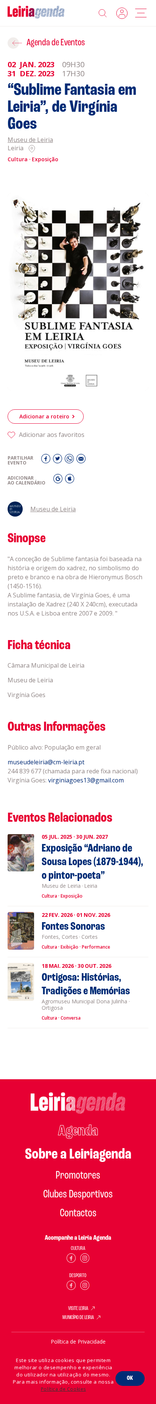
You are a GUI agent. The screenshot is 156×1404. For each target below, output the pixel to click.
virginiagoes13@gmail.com (86, 780)
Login (122, 13)
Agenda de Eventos (56, 43)
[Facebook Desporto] (71, 1287)
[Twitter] (58, 460)
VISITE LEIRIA (78, 1308)
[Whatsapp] (70, 460)
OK (130, 1378)
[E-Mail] (81, 460)
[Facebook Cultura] (71, 1259)
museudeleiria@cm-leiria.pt (46, 762)
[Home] (36, 13)
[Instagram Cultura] (85, 1259)
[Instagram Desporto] (85, 1287)
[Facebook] (47, 460)
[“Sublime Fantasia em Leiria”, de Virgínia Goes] (78, 291)
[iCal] (70, 480)
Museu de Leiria (30, 140)
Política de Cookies (63, 1389)
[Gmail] (59, 480)
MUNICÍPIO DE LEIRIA (78, 1318)
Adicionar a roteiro (44, 416)
